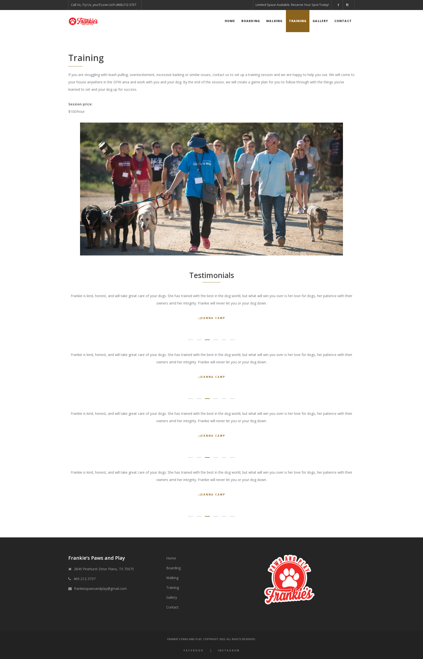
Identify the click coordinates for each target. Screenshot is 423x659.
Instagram (229, 650)
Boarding (173, 568)
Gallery (171, 597)
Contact (172, 607)
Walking (172, 577)
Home (171, 558)
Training (172, 587)
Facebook (194, 650)
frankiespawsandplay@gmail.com (100, 588)
